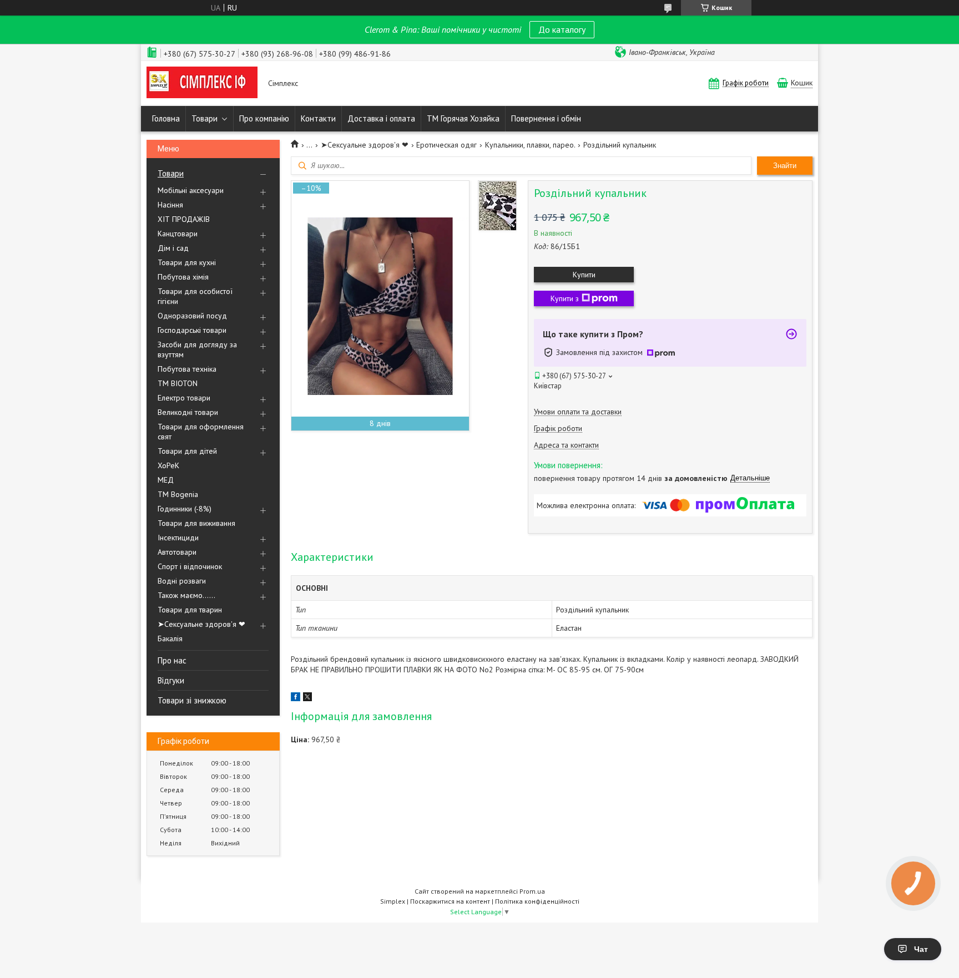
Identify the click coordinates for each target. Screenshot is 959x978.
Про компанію (264, 118)
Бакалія (170, 638)
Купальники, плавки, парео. (530, 145)
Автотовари (177, 552)
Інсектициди (178, 538)
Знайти (784, 165)
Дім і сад (173, 248)
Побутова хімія (183, 277)
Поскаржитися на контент (450, 901)
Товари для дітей (187, 451)
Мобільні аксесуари (191, 190)
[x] (307, 698)
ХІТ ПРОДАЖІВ (184, 219)
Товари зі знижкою (192, 700)
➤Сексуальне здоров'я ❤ (201, 624)
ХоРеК (168, 465)
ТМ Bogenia (178, 494)
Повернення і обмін (546, 118)
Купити (584, 275)
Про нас (172, 660)
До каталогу (562, 29)
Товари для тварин (190, 610)
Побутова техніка (187, 369)
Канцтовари (178, 234)
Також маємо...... (186, 595)
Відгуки (171, 680)
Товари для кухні (187, 262)
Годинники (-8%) (184, 509)
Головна (166, 118)
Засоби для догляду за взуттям (197, 349)
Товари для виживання (196, 523)
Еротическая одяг (446, 145)
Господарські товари (192, 330)
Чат (921, 949)
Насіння (170, 205)
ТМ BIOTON (178, 383)
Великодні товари (188, 412)
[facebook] (295, 698)
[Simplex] (202, 83)
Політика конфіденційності (537, 901)
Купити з (565, 298)
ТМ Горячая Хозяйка (463, 118)
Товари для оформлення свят (201, 432)
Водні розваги (182, 581)
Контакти (318, 118)
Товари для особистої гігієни (195, 296)
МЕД (166, 480)
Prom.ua (532, 891)
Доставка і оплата (381, 118)
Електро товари (184, 398)
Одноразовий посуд (192, 316)
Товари (204, 118)
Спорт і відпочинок (190, 566)
